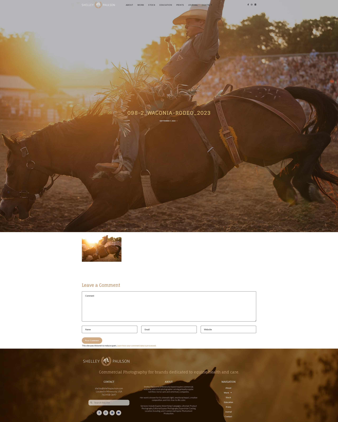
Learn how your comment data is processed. (136, 345)
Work (140, 5)
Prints (180, 5)
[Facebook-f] (99, 412)
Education (165, 5)
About (129, 5)
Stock (151, 5)
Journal (193, 5)
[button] (228, 392)
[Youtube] (118, 412)
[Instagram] (105, 412)
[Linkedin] (112, 412)
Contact (207, 5)
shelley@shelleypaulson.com (109, 388)
